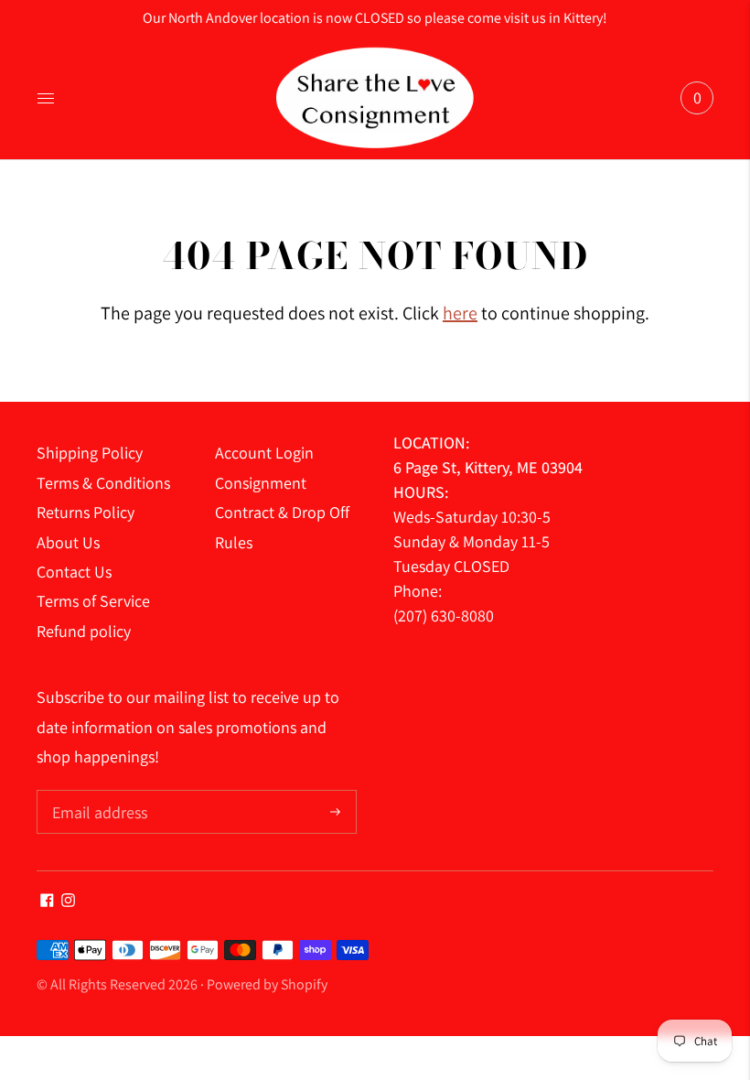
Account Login (264, 452)
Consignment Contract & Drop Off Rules (282, 512)
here (460, 313)
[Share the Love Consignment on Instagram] (68, 901)
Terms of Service (93, 600)
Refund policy (84, 631)
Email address (97, 792)
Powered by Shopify (267, 984)
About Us (68, 542)
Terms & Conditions (103, 482)
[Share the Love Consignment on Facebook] (47, 901)
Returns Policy (85, 512)
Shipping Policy (90, 452)
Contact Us (74, 571)
